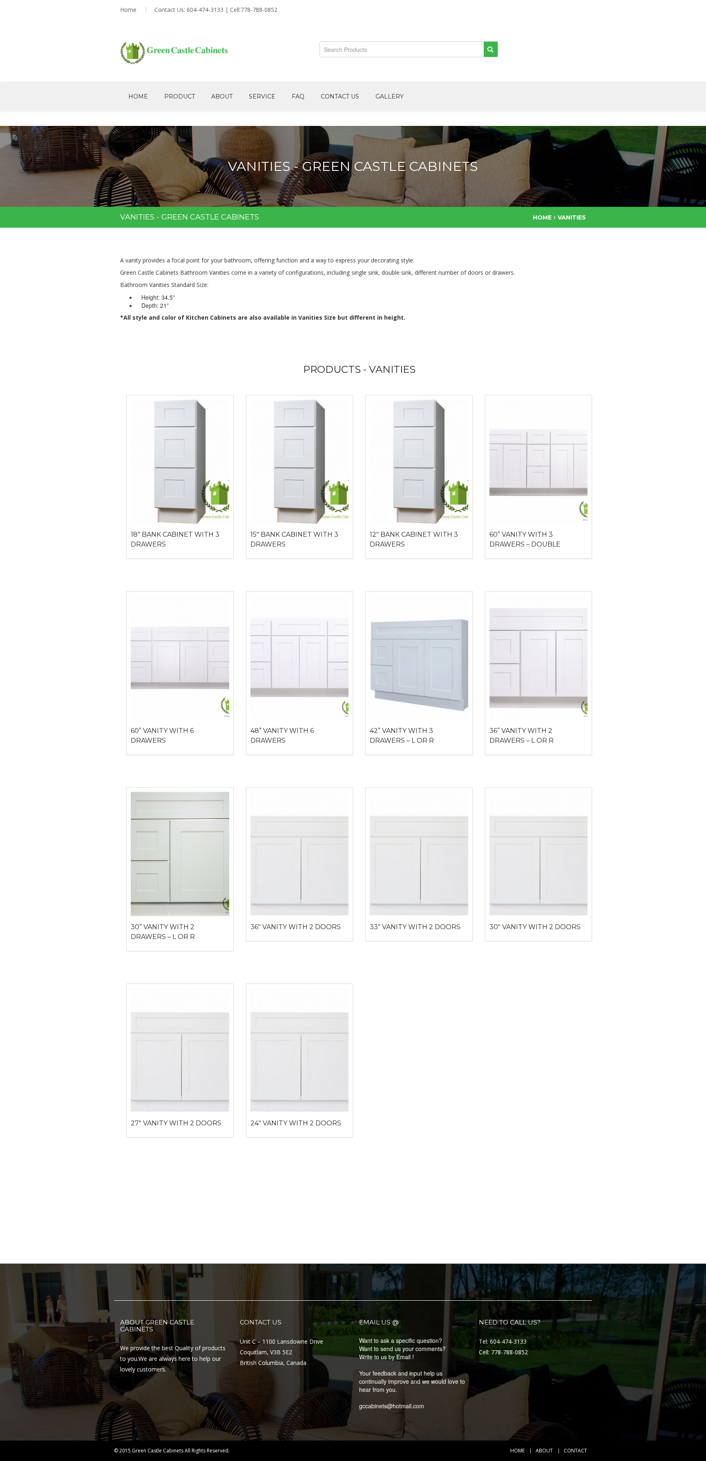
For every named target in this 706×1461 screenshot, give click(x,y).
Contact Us (340, 96)
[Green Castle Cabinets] (174, 53)
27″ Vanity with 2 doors (176, 1123)
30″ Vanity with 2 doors (535, 927)
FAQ (298, 96)
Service (262, 96)
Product (179, 96)
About (221, 96)
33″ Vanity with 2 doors (415, 927)
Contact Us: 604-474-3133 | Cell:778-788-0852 (215, 10)
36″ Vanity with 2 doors (295, 927)
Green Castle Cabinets (157, 1450)
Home (128, 10)
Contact (575, 1450)
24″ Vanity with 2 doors (295, 1123)
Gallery (389, 96)
